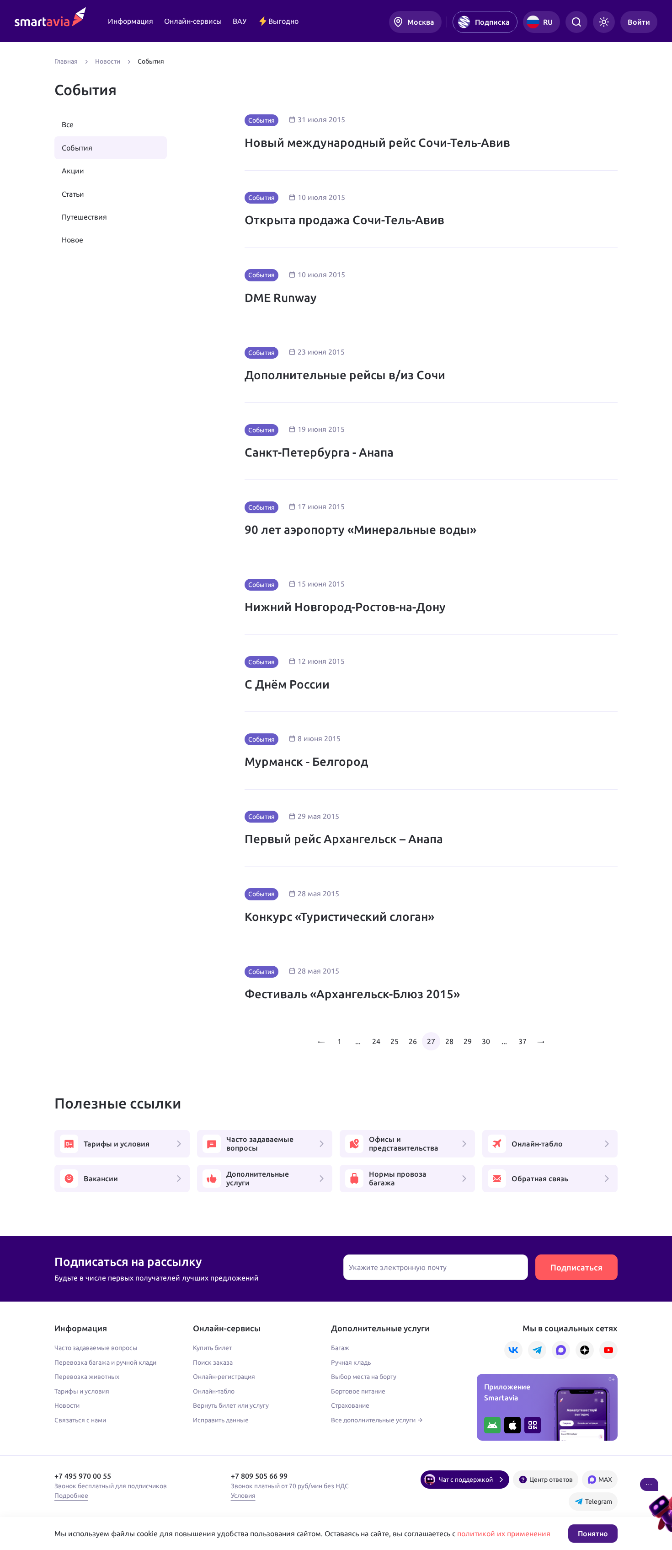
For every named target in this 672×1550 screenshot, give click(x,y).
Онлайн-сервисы (193, 21)
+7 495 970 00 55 (82, 1475)
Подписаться (576, 1267)
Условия (243, 1495)
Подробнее (71, 1495)
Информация (130, 21)
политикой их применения (503, 1533)
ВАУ (239, 21)
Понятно (593, 1533)
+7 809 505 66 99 (259, 1475)
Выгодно (283, 21)
